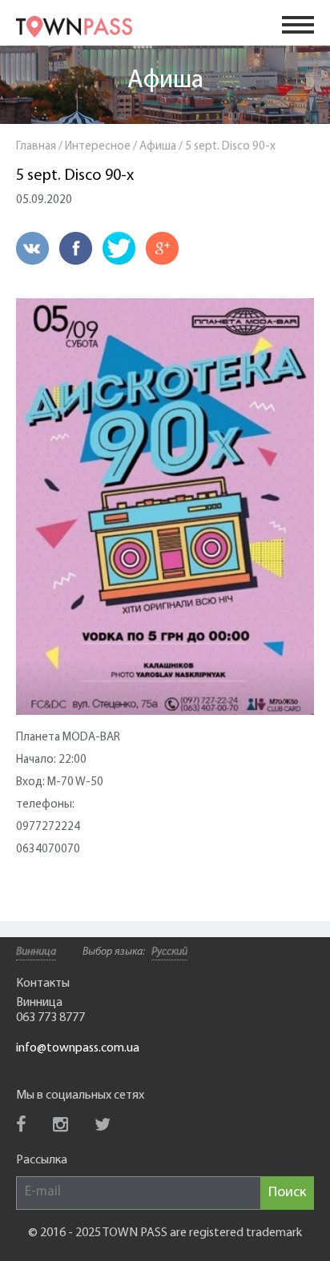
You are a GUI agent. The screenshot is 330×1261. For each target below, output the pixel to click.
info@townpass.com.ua (77, 1048)
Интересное (98, 147)
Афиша (165, 81)
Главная (36, 147)
